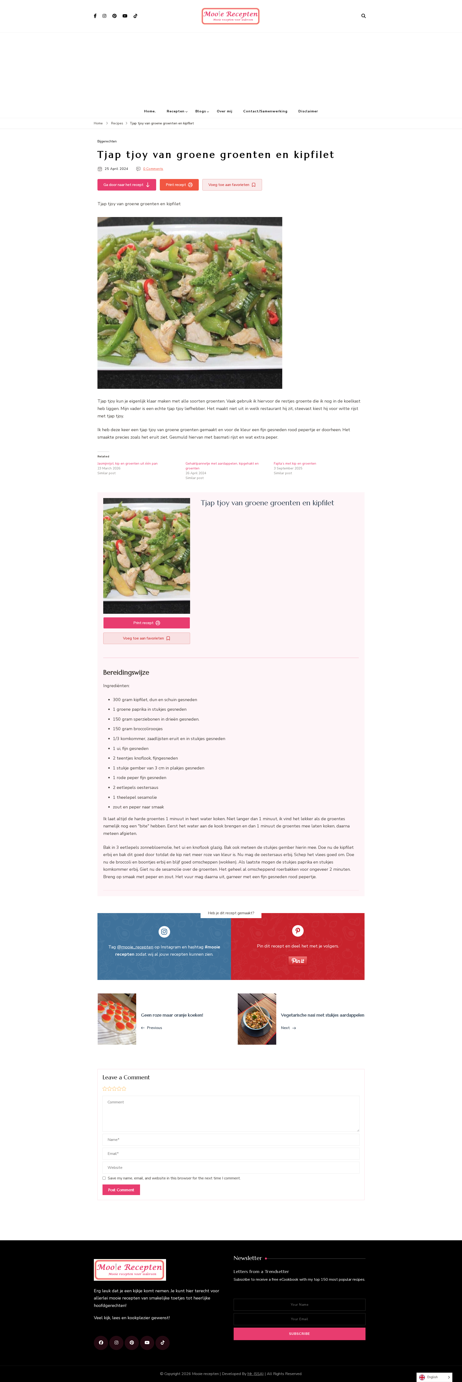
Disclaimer (308, 111)
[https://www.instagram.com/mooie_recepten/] (116, 1343)
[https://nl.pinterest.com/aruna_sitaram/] (132, 1343)
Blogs (200, 111)
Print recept (176, 184)
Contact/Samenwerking (265, 111)
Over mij (224, 111)
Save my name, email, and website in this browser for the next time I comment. (174, 1178)
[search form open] (363, 16)
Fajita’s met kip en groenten (295, 463)
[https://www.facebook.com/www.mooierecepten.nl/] (101, 1343)
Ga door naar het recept (123, 184)
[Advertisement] (231, 68)
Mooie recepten (205, 1373)
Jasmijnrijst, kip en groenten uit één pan (127, 463)
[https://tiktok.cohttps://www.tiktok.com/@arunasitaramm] (162, 1343)
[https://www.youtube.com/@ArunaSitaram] (147, 1343)
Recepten (176, 111)
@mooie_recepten (135, 947)
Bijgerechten (107, 141)
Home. (150, 111)
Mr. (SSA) (255, 1373)
